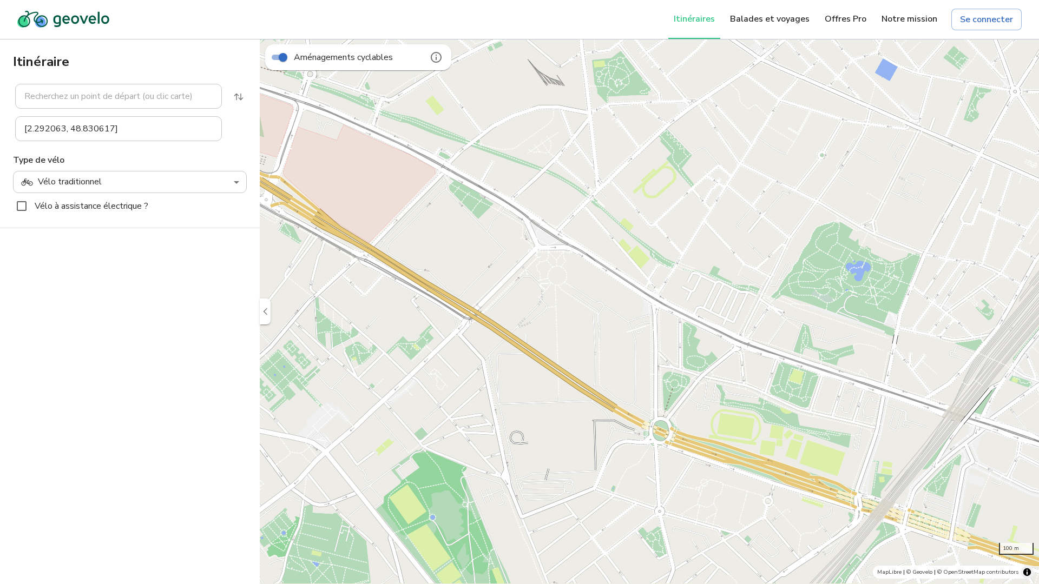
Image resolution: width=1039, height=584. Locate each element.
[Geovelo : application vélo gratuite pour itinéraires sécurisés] (63, 19)
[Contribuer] (1023, 391)
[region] (649, 311)
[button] (112, 96)
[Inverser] (239, 97)
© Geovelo (919, 572)
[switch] (283, 57)
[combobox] (118, 96)
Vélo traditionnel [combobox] (70, 182)
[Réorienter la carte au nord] (1023, 445)
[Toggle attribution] (1027, 572)
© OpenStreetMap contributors (977, 572)
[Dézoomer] (1023, 499)
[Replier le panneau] (265, 311)
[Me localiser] (1023, 526)
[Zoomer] (1023, 472)
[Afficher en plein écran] (1023, 418)
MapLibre (889, 572)
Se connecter (986, 19)
